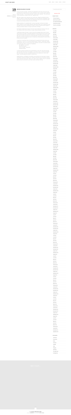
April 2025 (54, 54)
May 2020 (54, 156)
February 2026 (55, 37)
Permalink (14, 17)
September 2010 (55, 331)
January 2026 (55, 39)
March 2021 (55, 139)
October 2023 (55, 85)
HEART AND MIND (10, 2)
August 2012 (55, 316)
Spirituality (54, 349)
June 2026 (54, 30)
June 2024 (54, 72)
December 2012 (55, 309)
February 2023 (55, 99)
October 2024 (55, 65)
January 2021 (55, 142)
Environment (55, 339)
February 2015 (55, 264)
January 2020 (55, 163)
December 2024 (55, 61)
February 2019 (55, 182)
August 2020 (55, 151)
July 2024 (54, 70)
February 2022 (55, 120)
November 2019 (55, 166)
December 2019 (55, 164)
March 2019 (55, 180)
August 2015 (55, 254)
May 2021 (54, 135)
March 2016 (55, 242)
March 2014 (55, 283)
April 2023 (54, 96)
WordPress (32, 412)
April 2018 (54, 199)
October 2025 (55, 44)
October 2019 (55, 168)
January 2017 (55, 225)
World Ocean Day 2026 (56, 19)
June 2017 (54, 216)
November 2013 (55, 290)
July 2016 (54, 235)
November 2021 (55, 125)
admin (15, 14)
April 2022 (54, 116)
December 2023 (55, 82)
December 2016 (55, 226)
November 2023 (55, 84)
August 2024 (55, 68)
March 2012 (55, 324)
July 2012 (54, 317)
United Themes (42, 412)
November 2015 (55, 249)
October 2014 (55, 271)
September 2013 (55, 293)
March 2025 (55, 56)
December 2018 (55, 185)
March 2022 (55, 118)
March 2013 (55, 304)
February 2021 (55, 140)
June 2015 (54, 257)
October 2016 (55, 230)
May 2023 (54, 94)
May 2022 (54, 115)
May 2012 (54, 321)
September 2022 (55, 108)
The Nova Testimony (56, 18)
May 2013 (54, 300)
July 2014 (54, 276)
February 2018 (55, 202)
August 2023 (55, 89)
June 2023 (54, 92)
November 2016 (55, 228)
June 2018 (54, 195)
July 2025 (54, 49)
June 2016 (54, 237)
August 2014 (55, 274)
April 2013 (54, 302)
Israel (54, 346)
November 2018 (55, 187)
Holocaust (54, 342)
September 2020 (55, 149)
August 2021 (55, 130)
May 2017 (54, 218)
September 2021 (55, 128)
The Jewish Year (55, 351)
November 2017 (55, 207)
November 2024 (55, 63)
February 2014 (55, 285)
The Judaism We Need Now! (57, 21)
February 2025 (55, 58)
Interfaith (54, 344)
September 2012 (55, 314)
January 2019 (55, 183)
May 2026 (54, 32)
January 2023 (55, 101)
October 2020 (55, 147)
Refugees (54, 347)
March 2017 (55, 221)
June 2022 (54, 113)
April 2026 (54, 34)
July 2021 (54, 132)
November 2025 (55, 42)
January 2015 (55, 266)
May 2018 (54, 197)
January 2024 (55, 80)
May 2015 (54, 259)
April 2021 (54, 137)
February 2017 (55, 223)
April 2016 (54, 240)
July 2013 (54, 297)
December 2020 (55, 144)
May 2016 (54, 238)
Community (55, 337)
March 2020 (55, 159)
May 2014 (54, 280)
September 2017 (55, 211)
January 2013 (55, 307)
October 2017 (55, 209)
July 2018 (54, 194)
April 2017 (54, 219)
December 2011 (55, 329)
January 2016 (55, 245)
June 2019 (54, 175)
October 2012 (55, 312)
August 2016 (55, 233)
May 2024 (54, 73)
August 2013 (55, 295)
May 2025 (54, 53)
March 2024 (55, 77)
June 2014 (54, 278)
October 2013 (55, 292)
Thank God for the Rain (56, 23)
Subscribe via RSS (57, 13)
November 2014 (55, 269)
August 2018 (55, 192)
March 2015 (55, 262)
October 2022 (55, 106)
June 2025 (54, 51)
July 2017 (54, 214)
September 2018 (55, 190)
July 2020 (54, 152)
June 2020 (54, 154)
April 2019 (54, 178)
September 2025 (55, 46)
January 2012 (55, 328)
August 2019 (55, 171)
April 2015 (54, 261)
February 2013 (55, 305)
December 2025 (55, 41)
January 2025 (55, 60)
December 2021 (55, 123)
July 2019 (54, 173)
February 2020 (55, 161)
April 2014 (54, 281)
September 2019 (55, 170)
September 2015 (55, 252)
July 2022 (54, 111)
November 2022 (55, 104)
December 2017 (55, 206)
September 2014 (55, 273)
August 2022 (55, 109)
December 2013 (55, 288)
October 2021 (55, 127)
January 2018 (55, 204)
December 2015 (55, 247)
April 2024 (54, 75)
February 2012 (55, 326)
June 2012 (54, 319)
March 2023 (55, 97)
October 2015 (55, 250)
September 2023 (55, 87)
